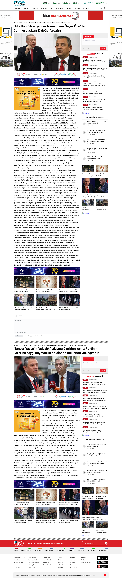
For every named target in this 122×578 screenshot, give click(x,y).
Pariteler (81, 549)
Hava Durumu (49, 549)
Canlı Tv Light (17, 567)
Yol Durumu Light (19, 562)
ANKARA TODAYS (18, 22)
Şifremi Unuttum (85, 562)
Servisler (26, 8)
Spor (51, 8)
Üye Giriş (83, 557)
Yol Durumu (91, 549)
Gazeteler (86, 8)
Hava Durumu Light (19, 557)
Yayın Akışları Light (33, 560)
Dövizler (60, 560)
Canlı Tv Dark (32, 557)
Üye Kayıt (83, 560)
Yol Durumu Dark (18, 565)
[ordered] (35, 336)
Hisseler (71, 549)
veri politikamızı (80, 575)
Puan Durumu (61, 549)
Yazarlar (77, 8)
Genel (25, 22)
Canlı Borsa (46, 557)
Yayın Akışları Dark (33, 562)
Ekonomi (44, 8)
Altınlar (60, 557)
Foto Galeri (59, 8)
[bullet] (38, 336)
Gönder (19, 336)
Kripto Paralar (103, 549)
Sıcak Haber (73, 567)
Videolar (69, 8)
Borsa (16, 549)
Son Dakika (17, 8)
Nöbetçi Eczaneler (33, 565)
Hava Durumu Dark (19, 560)
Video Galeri (73, 560)
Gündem (35, 8)
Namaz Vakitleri (26, 549)
